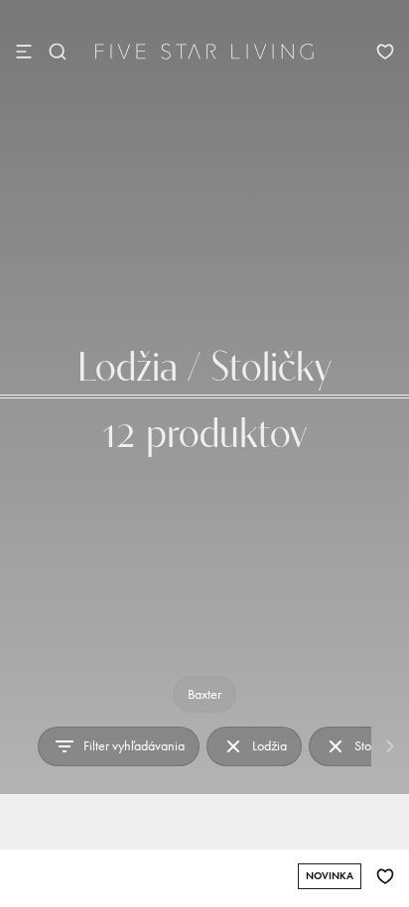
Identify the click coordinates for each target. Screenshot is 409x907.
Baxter (204, 694)
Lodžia (269, 745)
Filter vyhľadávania (134, 745)
